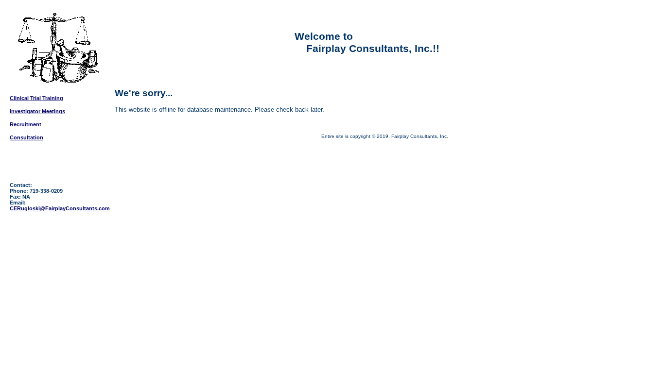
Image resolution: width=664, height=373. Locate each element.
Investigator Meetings (37, 111)
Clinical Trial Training (36, 98)
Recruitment (25, 124)
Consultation (26, 137)
